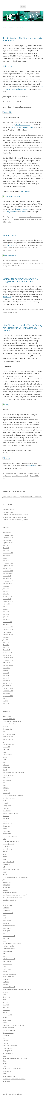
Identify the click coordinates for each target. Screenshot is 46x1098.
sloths (5, 1000)
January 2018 (7, 578)
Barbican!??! (6, 747)
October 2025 (7, 532)
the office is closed (9, 1030)
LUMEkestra (6, 910)
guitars (5, 219)
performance (7, 969)
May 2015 (6, 645)
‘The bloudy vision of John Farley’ (22, 127)
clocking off (6, 793)
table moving (7, 1020)
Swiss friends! (7, 1015)
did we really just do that (10, 813)
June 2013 (6, 703)
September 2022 (8, 543)
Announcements (8, 263)
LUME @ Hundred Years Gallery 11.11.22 (15, 517)
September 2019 (8, 573)
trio (4, 1038)
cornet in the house (9, 798)
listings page (7, 297)
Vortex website (32, 466)
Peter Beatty (11, 245)
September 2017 (8, 583)
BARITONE (6, 749)
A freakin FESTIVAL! (9, 719)
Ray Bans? (6, 982)
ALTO (4, 732)
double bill (6, 818)
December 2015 (8, 627)
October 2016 (7, 604)
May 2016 (6, 614)
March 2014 (6, 680)
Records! (5, 984)
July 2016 (5, 609)
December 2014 (8, 658)
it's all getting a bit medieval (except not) (15, 877)
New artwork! (9, 235)
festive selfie (7, 834)
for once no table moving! (11, 841)
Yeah (4, 1074)
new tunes (6, 938)
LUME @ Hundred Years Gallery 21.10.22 (15, 520)
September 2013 (8, 696)
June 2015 (6, 642)
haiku (4, 859)
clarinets (5, 790)
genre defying (7, 849)
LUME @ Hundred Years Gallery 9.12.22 (15, 515)
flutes (4, 839)
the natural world (8, 1028)
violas (4, 1061)
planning (5, 971)
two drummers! (7, 1048)
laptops (27, 219)
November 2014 (8, 660)
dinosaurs (6, 816)
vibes (20, 476)
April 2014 (6, 678)
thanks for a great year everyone (13, 1025)
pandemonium (7, 964)
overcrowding (7, 961)
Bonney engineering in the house (13, 772)
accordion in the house (10, 724)
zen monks (6, 1081)
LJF (3, 903)
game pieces (7, 846)
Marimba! (6, 923)
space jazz (6, 1010)
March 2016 (6, 619)
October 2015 (7, 632)
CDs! (4, 783)
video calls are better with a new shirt (15, 1058)
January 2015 (7, 655)
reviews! (5, 992)
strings (5, 1012)
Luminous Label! (8, 913)
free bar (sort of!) (8, 844)
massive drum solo (9, 926)
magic (4, 476)
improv (10, 219)
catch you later (7, 780)
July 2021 (5, 558)
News (4, 941)
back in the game (24, 217)
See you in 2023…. (8, 512)
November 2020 (8, 563)
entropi (5, 829)
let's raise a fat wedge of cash (12, 897)
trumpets (5, 1043)
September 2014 (8, 665)
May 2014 (6, 675)
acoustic (5, 726)
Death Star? (6, 808)
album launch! (7, 729)
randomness (7, 979)
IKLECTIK (5, 872)
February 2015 (7, 652)
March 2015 (6, 650)
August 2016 (6, 606)
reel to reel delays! (9, 987)
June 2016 (6, 612)
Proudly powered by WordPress (12, 1094)
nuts (4, 954)
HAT (4, 867)
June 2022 (6, 545)
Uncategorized (7, 1051)
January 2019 (7, 576)
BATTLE (5, 757)
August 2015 (6, 637)
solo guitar (6, 1005)
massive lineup (7, 928)
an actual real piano (9, 734)
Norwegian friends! (9, 949)
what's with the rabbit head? (12, 1068)
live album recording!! (9, 900)
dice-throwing (7, 811)
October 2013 (7, 693)
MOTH (5, 933)
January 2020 (7, 568)
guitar (4, 854)
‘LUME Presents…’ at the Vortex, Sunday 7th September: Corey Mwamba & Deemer (22, 328)
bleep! (5, 770)
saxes (32, 219)
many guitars (7, 920)
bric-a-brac (6, 777)
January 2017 (7, 599)
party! (4, 966)
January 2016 (7, 624)
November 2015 (8, 629)
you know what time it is (10, 1076)
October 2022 (7, 540)
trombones (6, 1040)
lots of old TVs (7, 905)
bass (32, 217)
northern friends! (8, 946)
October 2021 (7, 555)
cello (4, 785)
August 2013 (6, 698)
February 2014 (7, 683)
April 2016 (6, 617)
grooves (29, 473)
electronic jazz (7, 823)
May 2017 (6, 591)
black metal (6, 767)
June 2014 (6, 673)
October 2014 (7, 663)
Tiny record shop (8, 1033)
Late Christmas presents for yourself (14, 895)
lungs (4, 915)
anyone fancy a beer (9, 739)
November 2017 (8, 581)
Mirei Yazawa (25, 191)
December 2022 (8, 535)
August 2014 (6, 668)
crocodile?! (6, 803)
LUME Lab (6, 908)
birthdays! (6, 765)
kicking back (6, 885)
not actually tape (8, 951)
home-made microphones (11, 869)
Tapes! (5, 1023)
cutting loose (7, 806)
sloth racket (6, 997)
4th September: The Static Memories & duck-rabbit (22, 39)
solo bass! (6, 1002)
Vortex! (25, 476)
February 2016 (7, 622)
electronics (37, 217)
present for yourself (9, 974)
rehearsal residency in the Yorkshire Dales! (17, 989)
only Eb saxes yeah (9, 959)
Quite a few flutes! (8, 977)
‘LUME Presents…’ (22, 209)
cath (9, 222)
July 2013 (5, 701)
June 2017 (6, 589)
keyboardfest (19, 219)
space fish (15, 476)
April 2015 (6, 647)
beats (4, 760)
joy (14, 219)
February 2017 (7, 596)
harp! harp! (6, 864)
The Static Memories (22, 125)
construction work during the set (13, 795)
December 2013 (8, 688)
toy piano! (6, 1035)
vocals (5, 1063)
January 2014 (7, 686)
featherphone (7, 831)
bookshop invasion (9, 775)
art (3, 742)
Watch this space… (9, 509)
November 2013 (8, 691)
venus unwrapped (9, 1053)
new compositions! (9, 936)
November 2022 (8, 538)
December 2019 (8, 571)
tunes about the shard (10, 1046)
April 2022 (6, 550)
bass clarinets (7, 755)
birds (4, 762)
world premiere (8, 1071)
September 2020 (8, 566)
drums (5, 821)
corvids (5, 800)
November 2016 (8, 601)
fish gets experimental (33, 263)
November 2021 (8, 553)
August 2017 (6, 586)
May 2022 (6, 548)
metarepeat (6, 931)
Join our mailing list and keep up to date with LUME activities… (22, 497)
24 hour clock (7, 716)
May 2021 (6, 560)
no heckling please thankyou (12, 943)
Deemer (23, 212)
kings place (6, 887)
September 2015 (8, 635)
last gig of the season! (10, 892)
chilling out (6, 788)
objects (5, 956)
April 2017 (6, 594)
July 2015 (5, 640)
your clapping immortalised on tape (14, 1079)
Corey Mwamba (11, 212)
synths (5, 1017)
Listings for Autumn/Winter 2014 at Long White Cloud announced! (21, 280)
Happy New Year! (8, 862)
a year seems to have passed (28, 261)
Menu (23, 6)
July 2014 (5, 670)
